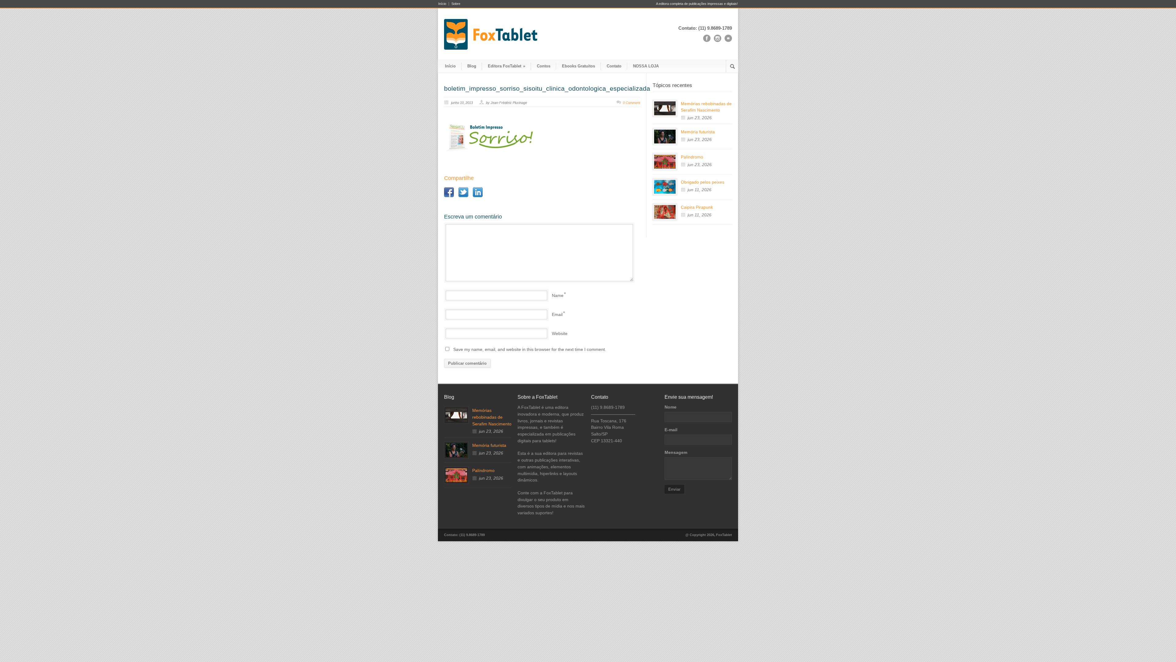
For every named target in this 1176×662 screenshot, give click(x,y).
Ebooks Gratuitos (578, 66)
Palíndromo (692, 156)
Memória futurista (698, 131)
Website (559, 333)
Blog (471, 66)
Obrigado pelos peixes (702, 182)
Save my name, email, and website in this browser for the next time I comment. (529, 349)
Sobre (455, 4)
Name (558, 295)
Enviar (674, 489)
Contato (614, 66)
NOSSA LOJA (646, 66)
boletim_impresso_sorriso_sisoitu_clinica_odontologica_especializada (547, 88)
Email (557, 314)
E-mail (671, 429)
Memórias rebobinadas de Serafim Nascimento (491, 417)
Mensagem (676, 452)
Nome (671, 407)
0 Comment (631, 103)
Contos (543, 66)
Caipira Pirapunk (697, 207)
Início (442, 4)
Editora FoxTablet (506, 66)
